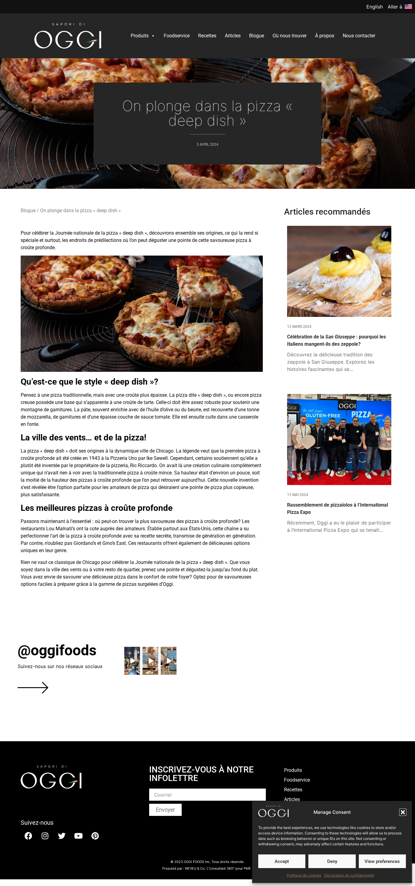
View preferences (382, 861)
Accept (282, 861)
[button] (403, 812)
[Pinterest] (95, 835)
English (374, 7)
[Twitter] (61, 835)
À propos (324, 36)
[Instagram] (45, 835)
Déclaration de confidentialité (349, 875)
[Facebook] (28, 835)
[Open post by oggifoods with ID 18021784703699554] (150, 661)
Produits (140, 36)
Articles (233, 36)
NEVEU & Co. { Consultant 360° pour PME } (219, 868)
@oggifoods (57, 650)
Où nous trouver (290, 36)
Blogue (256, 36)
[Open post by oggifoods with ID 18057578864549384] (132, 661)
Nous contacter (359, 36)
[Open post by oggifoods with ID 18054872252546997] (169, 661)
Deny (332, 861)
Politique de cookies (304, 875)
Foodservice (177, 36)
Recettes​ (207, 36)
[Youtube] (78, 835)
